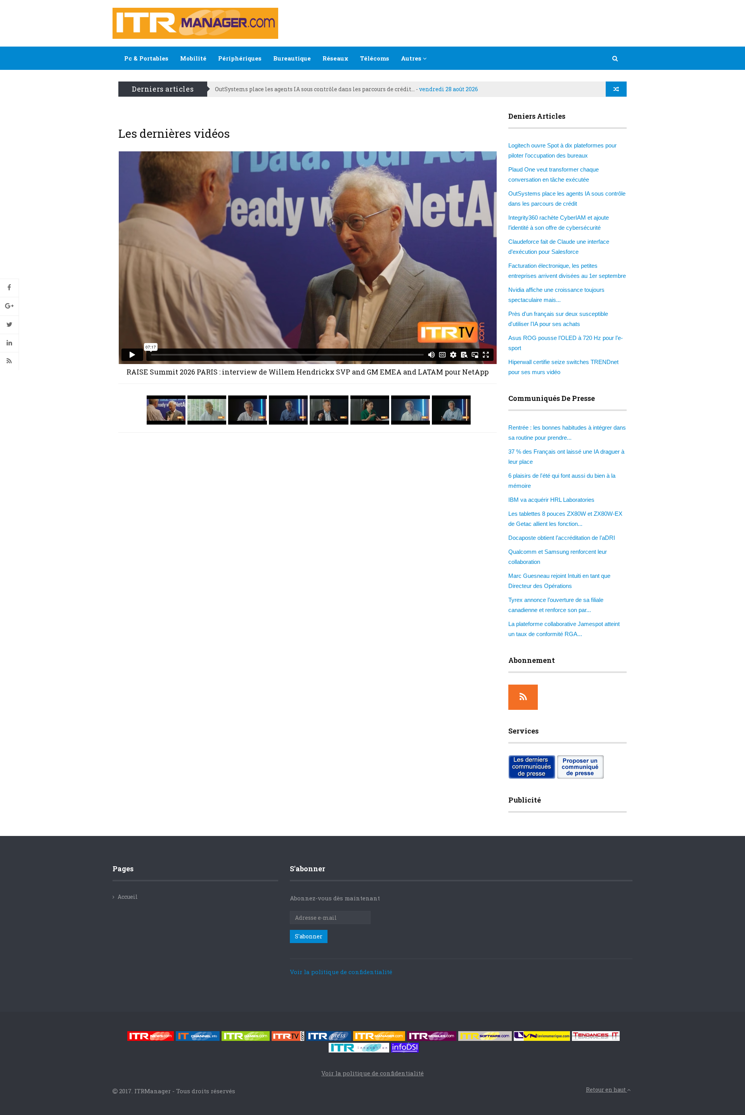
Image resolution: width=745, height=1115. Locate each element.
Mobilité (193, 58)
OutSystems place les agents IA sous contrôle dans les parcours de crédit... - (346, 89)
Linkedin (9, 343)
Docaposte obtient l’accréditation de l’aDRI (561, 537)
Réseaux (335, 58)
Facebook (9, 288)
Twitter (9, 325)
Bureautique (292, 58)
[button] (615, 58)
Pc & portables (146, 58)
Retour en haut (606, 1089)
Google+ (9, 306)
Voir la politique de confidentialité (341, 972)
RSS (9, 361)
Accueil (128, 896)
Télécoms (374, 58)
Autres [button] (412, 58)
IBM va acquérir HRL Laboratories (551, 499)
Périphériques (240, 58)
